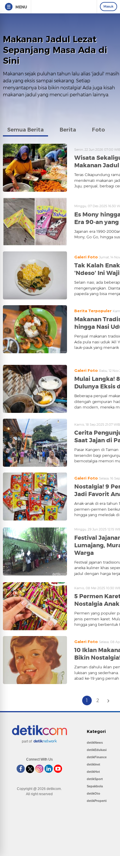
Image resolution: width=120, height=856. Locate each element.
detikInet (93, 764)
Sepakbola (95, 786)
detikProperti (97, 800)
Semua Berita (25, 130)
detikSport (95, 779)
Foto (98, 130)
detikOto (93, 793)
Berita (68, 130)
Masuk (108, 6)
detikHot (93, 771)
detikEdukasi (97, 750)
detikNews (95, 742)
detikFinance (97, 757)
